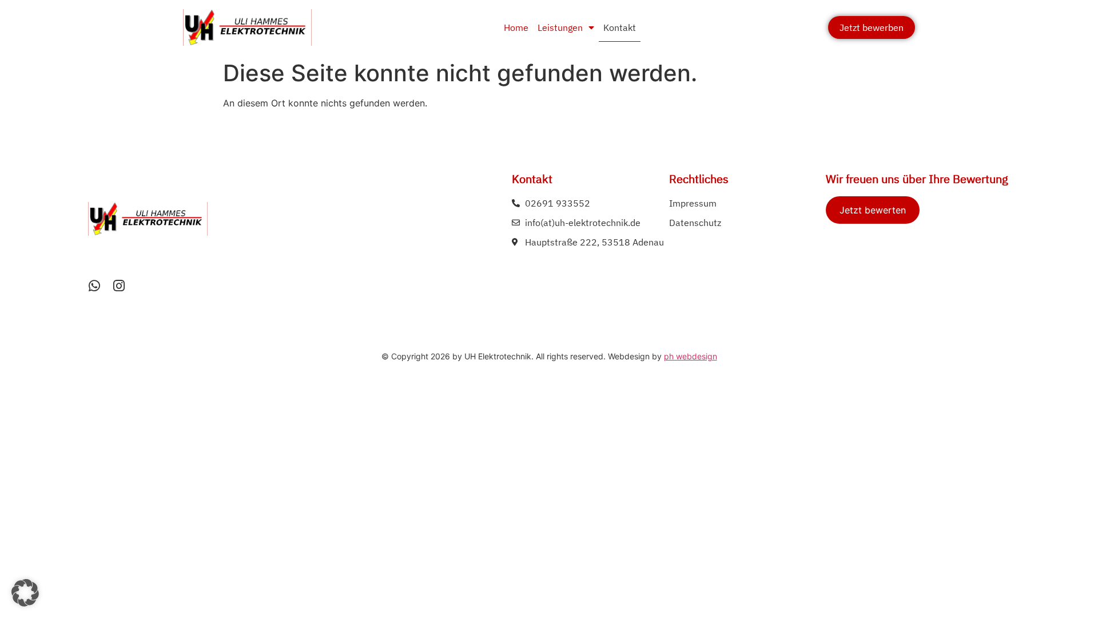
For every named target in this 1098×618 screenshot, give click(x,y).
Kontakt (619, 27)
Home (516, 27)
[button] (25, 593)
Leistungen (560, 27)
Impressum (693, 203)
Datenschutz (695, 222)
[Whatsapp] (94, 285)
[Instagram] (119, 285)
